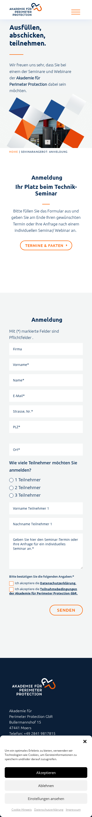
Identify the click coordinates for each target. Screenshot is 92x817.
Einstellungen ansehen (46, 798)
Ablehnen (46, 785)
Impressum (73, 810)
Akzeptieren (46, 772)
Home (13, 151)
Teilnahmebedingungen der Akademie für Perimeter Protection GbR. (43, 591)
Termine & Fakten (44, 245)
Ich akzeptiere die (45, 583)
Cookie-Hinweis (22, 810)
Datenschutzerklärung (48, 810)
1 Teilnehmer (28, 480)
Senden (66, 610)
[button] (85, 741)
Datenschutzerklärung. (58, 583)
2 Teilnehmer (28, 487)
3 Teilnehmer (28, 495)
